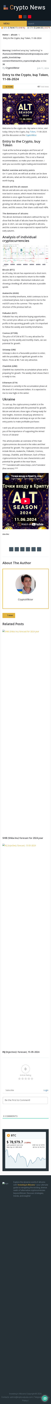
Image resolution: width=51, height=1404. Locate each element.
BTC (13, 1135)
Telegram (38, 1397)
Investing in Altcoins (26, 1185)
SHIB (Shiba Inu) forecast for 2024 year (22, 837)
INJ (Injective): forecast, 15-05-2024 (20, 1051)
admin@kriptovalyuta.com (21, 1397)
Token (32, 131)
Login (45, 1090)
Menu (7, 23)
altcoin (9, 87)
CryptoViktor (12, 67)
